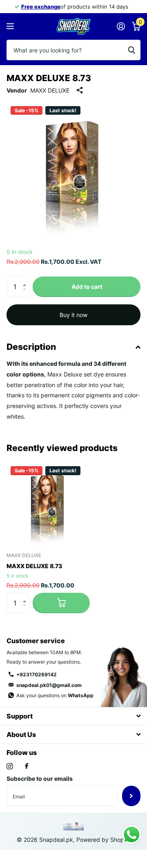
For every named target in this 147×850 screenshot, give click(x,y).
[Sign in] (120, 26)
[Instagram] (10, 766)
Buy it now (73, 314)
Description (31, 347)
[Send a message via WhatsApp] (131, 834)
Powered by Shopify (103, 839)
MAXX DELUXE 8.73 (34, 565)
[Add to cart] (61, 603)
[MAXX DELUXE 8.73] (48, 504)
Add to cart (86, 286)
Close (73, 716)
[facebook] (26, 766)
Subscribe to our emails (40, 778)
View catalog (11, 26)
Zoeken (131, 50)
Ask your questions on (55, 695)
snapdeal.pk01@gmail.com (49, 685)
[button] (26, 279)
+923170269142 (36, 674)
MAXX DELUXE (49, 90)
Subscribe (131, 796)
